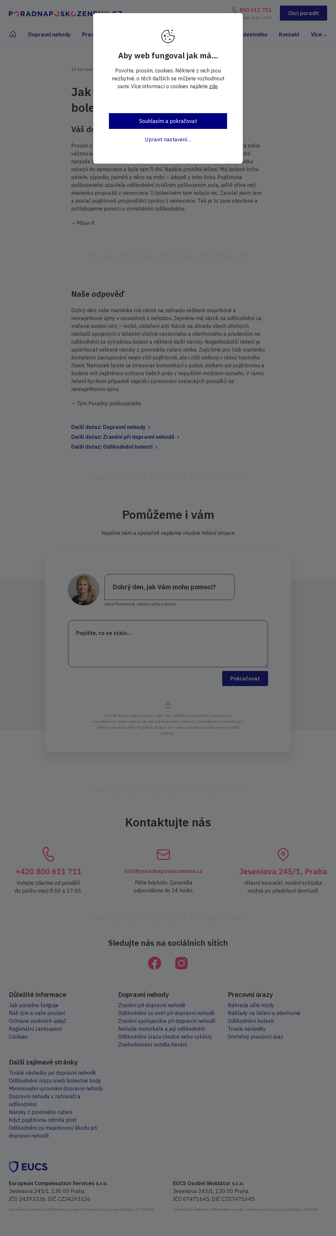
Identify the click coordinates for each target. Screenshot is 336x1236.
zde (213, 86)
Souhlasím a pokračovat (168, 121)
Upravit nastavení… (168, 139)
